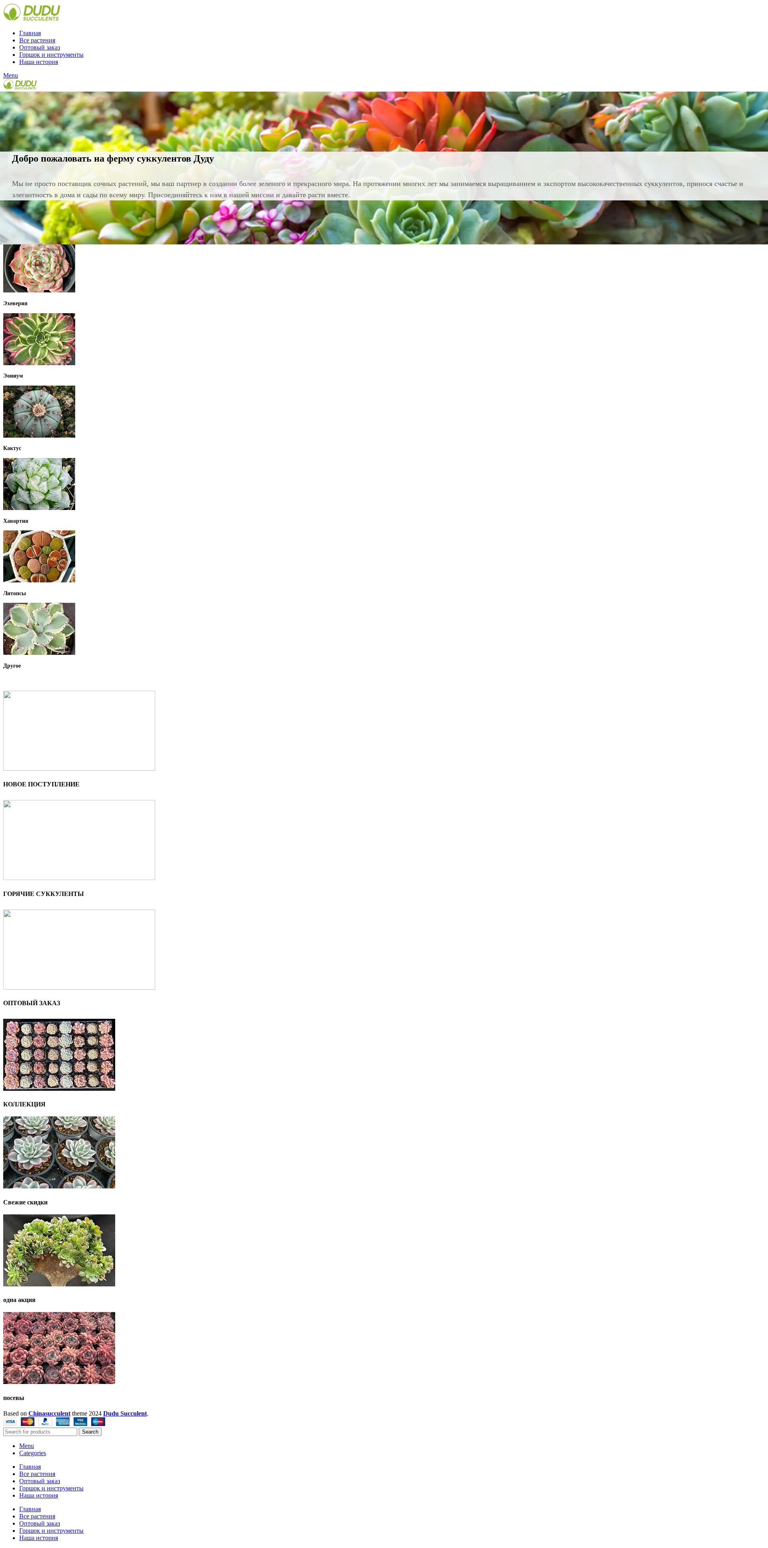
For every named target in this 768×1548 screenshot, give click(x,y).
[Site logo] (31, 19)
